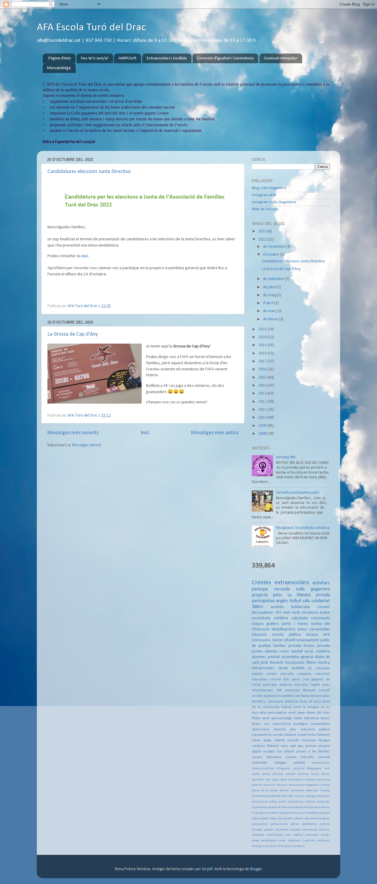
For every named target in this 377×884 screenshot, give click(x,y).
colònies (257, 785)
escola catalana (284, 735)
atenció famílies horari (302, 774)
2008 (262, 434)
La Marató (299, 595)
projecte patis (267, 595)
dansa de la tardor (265, 790)
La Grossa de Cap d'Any (72, 334)
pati (293, 746)
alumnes (259, 657)
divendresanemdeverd (266, 796)
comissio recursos (275, 785)
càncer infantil (283, 640)
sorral (291, 713)
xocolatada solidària (270, 618)
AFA (326, 635)
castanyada (320, 618)
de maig (270, 295)
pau (300, 746)
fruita (255, 813)
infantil (279, 740)
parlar (326, 818)
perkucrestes (279, 824)
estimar (310, 801)
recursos (324, 829)
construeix (275, 701)
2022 (262, 240)
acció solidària (317, 651)
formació (323, 735)
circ (266, 724)
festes (300, 807)
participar (270, 685)
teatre (325, 613)
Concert (323, 607)
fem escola (288, 807)
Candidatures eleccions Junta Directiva (88, 171)
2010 (262, 417)
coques (258, 624)
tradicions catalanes (316, 840)
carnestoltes (319, 629)
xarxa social (276, 846)
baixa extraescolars (315, 696)
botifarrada (300, 607)
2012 (262, 402)
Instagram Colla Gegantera (274, 202)
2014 (262, 385)
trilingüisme (260, 846)
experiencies (260, 807)
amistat (273, 657)
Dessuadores (263, 613)
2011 (262, 410)
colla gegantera (313, 589)
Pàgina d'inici (59, 58)
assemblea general (297, 657)
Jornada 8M (285, 457)
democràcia (260, 729)
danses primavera (292, 790)
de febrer (271, 319)
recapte (269, 751)
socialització (268, 840)
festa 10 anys (310, 701)
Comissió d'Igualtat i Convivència (225, 58)
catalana (310, 779)
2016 (262, 369)
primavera (282, 829)
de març (270, 311)
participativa (277, 713)
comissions (261, 640)
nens (284, 746)
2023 (262, 231)
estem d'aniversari (291, 801)
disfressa (291, 701)
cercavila (282, 589)
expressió (275, 807)
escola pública (286, 635)
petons (295, 824)
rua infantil (285, 751)
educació (259, 635)
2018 (262, 353)
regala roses (320, 685)
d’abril (268, 303)
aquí (84, 256)
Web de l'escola (265, 209)
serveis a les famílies (313, 751)
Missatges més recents (73, 433)
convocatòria (320, 724)
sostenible (259, 763)
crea (305, 679)
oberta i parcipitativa (307, 818)
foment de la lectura (317, 807)
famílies (279, 646)
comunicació (297, 785)
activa (266, 774)
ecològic (310, 796)
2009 (262, 426)
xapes (301, 713)
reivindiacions (262, 690)
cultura (325, 785)
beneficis (259, 701)
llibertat (273, 746)
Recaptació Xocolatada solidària (302, 528)
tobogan (281, 763)
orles (263, 713)
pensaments (260, 824)
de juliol (270, 287)
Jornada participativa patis (297, 493)
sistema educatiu (299, 757)
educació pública (315, 729)
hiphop (286, 707)
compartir (304, 674)
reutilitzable (274, 835)
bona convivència (292, 779)
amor (265, 718)
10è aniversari (288, 690)
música (312, 635)
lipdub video (268, 818)
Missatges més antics (215, 433)
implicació (284, 813)
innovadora (312, 813)
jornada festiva (301, 646)
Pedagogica (314, 768)
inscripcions (295, 663)
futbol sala (300, 601)
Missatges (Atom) (86, 445)
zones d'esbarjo (295, 846)
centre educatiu (280, 674)
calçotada (300, 618)
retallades (258, 835)
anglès (282, 601)
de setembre (274, 279)
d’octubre (271, 255)
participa (260, 589)
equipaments (262, 735)
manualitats (285, 818)
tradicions (294, 840)
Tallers (257, 607)
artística (277, 774)
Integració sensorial (291, 768)
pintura (310, 746)
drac (293, 729)
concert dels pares (284, 679)
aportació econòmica (279, 696)
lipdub (256, 818)
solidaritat (320, 601)
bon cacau (272, 779)
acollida (277, 607)
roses (284, 651)
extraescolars (292, 583)
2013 (262, 393)
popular (269, 829)
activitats (321, 583)
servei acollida (291, 668)
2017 (262, 361)
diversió (279, 729)
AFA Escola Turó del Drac (91, 27)
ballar (298, 718)
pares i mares (295, 624)
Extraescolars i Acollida (167, 58)
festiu (312, 735)
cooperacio (312, 785)
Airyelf (207, 869)
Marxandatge (59, 68)
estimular (323, 801)
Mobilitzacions (283, 629)
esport (302, 735)
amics (302, 629)
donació (276, 663)
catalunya (323, 779)
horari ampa (261, 740)
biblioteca (311, 718)
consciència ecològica (290, 724)
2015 (262, 377)
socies (282, 840)
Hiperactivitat (321, 763)
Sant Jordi (291, 613)
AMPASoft (127, 58)
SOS (278, 613)
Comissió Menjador (280, 58)
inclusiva (298, 813)
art (298, 696)
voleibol (299, 763)
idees (274, 813)
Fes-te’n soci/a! (94, 58)
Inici (144, 433)
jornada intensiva (301, 740)
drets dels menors (293, 796)
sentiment (312, 835)
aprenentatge (281, 718)
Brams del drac (318, 713)
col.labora (309, 613)
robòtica (298, 835)
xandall (297, 651)
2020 (262, 337)
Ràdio (256, 718)
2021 (262, 329)
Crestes (261, 583)
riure (287, 835)
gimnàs (265, 813)
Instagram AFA (264, 195)
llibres (311, 663)
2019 (262, 345)
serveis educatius (267, 757)
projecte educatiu (294, 685)
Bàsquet (309, 690)
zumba (316, 624)
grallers (273, 624)
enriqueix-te (260, 801)
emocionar (323, 796)
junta (297, 707)
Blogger (256, 869)
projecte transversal (303, 829)
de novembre (274, 247)
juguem (325, 813)
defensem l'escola (318, 790)
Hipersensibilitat (263, 768)
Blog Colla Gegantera (269, 188)
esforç (273, 801)
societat (324, 757)
